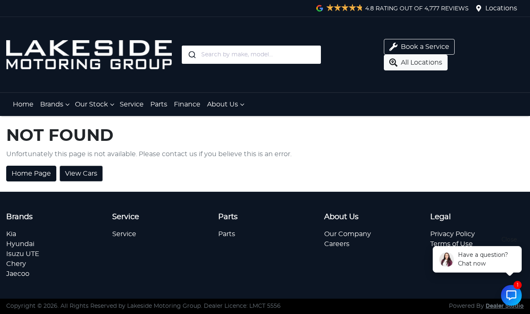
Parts (158, 104)
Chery (16, 264)
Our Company (347, 234)
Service (132, 104)
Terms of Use (451, 244)
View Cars (81, 173)
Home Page (31, 173)
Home (23, 104)
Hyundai (20, 244)
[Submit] (191, 55)
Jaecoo (17, 274)
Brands (51, 104)
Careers (336, 244)
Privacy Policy (452, 234)
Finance (187, 104)
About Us (222, 104)
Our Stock (91, 104)
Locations (501, 8)
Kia (11, 234)
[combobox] (281, 55)
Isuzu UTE (22, 254)
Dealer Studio (505, 306)
